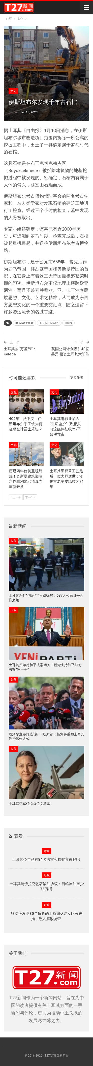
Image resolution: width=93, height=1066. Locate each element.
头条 (13, 541)
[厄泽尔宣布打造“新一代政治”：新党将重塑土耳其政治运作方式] (46, 703)
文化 (13, 91)
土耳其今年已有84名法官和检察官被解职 (46, 859)
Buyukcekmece (24, 322)
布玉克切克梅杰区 (49, 322)
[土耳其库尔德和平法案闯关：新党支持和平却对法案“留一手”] (46, 633)
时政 (47, 851)
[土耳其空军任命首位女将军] (46, 772)
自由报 (68, 322)
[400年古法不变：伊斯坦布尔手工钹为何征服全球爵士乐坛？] (26, 401)
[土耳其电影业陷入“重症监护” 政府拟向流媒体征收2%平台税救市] (67, 401)
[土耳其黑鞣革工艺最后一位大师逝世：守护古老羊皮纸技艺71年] (67, 454)
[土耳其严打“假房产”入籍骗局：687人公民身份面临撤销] (46, 564)
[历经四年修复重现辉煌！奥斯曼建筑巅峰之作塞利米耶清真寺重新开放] (26, 454)
